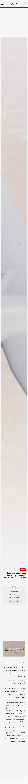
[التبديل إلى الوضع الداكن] (25, 3)
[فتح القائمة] (2, 3)
